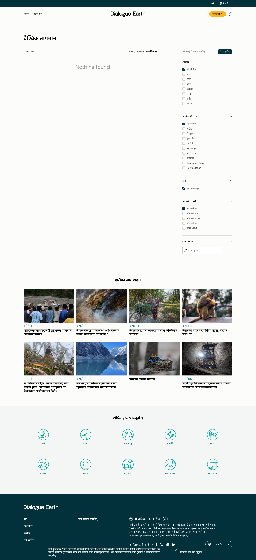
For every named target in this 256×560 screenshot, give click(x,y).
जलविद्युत (187, 378)
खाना (212, 443)
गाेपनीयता (150, 552)
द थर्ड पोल (82, 325)
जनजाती (28, 378)
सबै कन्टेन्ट (29, 540)
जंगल (43, 473)
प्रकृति (170, 443)
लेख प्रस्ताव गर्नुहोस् (87, 519)
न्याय (85, 473)
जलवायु (128, 443)
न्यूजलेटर (216, 14)
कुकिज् (140, 552)
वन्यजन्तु (187, 325)
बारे (212, 3)
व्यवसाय (212, 473)
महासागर (170, 473)
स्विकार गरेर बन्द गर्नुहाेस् (191, 552)
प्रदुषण (128, 473)
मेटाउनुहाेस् (225, 51)
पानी (43, 443)
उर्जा (85, 443)
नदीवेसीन (29, 325)
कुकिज (27, 533)
